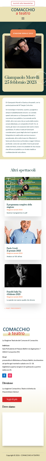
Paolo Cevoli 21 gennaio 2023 (14, 249)
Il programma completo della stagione (19, 206)
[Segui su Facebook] (4, 375)
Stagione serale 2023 (23, 33)
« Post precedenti (13, 308)
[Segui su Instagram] (10, 375)
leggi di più (12, 399)
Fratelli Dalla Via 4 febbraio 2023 (14, 293)
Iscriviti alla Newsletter (23, 3)
